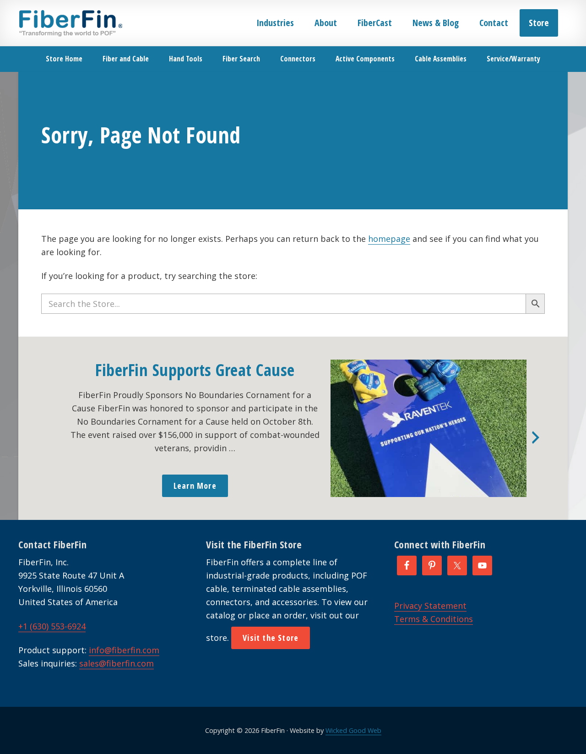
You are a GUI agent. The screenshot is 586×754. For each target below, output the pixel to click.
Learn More (195, 485)
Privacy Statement (430, 605)
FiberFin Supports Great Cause (195, 370)
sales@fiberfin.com (116, 663)
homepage (389, 238)
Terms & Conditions (433, 618)
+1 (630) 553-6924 (52, 626)
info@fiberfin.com (124, 650)
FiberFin (70, 23)
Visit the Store (270, 637)
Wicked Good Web (353, 730)
